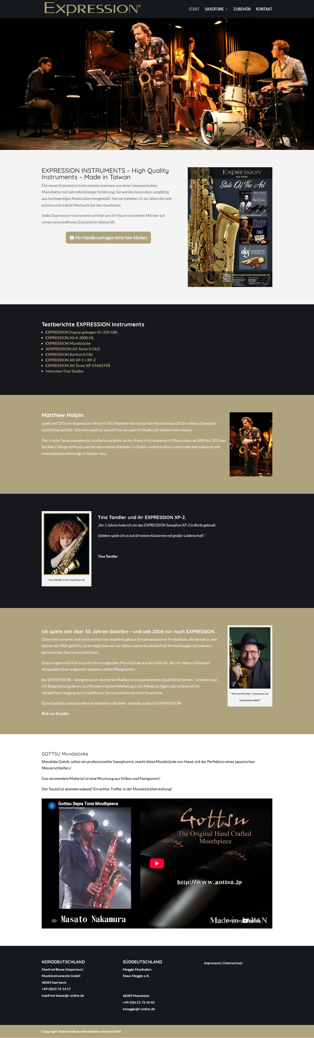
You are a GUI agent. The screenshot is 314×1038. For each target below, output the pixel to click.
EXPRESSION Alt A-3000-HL (69, 337)
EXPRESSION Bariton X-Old (69, 354)
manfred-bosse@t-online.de (63, 995)
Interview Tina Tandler (64, 371)
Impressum (212, 963)
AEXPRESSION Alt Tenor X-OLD (72, 348)
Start (194, 9)
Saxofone (214, 9)
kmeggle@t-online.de (139, 1009)
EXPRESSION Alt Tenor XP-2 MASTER (77, 365)
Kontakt (264, 9)
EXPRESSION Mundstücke (68, 343)
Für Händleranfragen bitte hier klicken (111, 237)
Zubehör (242, 9)
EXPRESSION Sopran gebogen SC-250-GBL (81, 332)
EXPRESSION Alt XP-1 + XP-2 (70, 360)
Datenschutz (233, 963)
